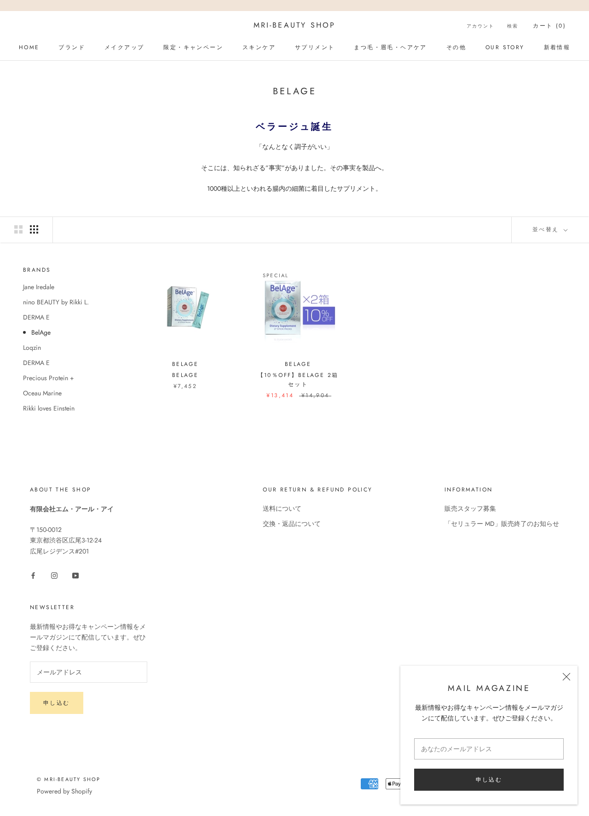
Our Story (505, 47)
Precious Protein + (48, 377)
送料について (282, 508)
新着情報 (557, 47)
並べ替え (547, 229)
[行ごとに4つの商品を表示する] (34, 229)
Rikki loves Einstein (49, 408)
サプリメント (315, 47)
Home (29, 47)
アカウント (480, 26)
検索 (512, 26)
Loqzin (32, 347)
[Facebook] (33, 575)
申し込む (489, 780)
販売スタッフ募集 (470, 508)
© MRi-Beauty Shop (68, 779)
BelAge (41, 332)
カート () (549, 26)
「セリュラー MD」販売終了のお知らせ (502, 523)
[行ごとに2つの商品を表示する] (18, 229)
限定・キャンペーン (193, 47)
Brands (37, 270)
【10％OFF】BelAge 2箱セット (298, 379)
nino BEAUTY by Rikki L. (56, 302)
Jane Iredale (38, 286)
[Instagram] (54, 575)
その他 (456, 47)
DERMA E (36, 317)
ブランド (71, 47)
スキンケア (259, 47)
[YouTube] (75, 575)
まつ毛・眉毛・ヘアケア (390, 47)
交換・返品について (292, 523)
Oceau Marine (42, 393)
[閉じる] (566, 677)
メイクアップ (124, 47)
